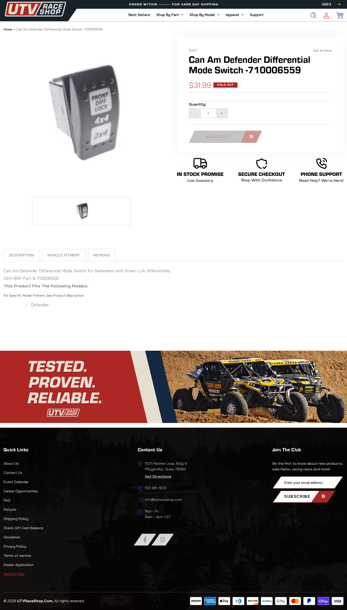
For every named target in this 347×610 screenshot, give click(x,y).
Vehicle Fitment (63, 255)
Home (8, 29)
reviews (101, 255)
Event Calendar (16, 482)
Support (257, 15)
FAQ (7, 500)
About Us (11, 463)
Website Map (14, 574)
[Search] (313, 15)
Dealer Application (19, 565)
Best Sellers (139, 15)
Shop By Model (202, 15)
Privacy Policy (15, 546)
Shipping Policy (16, 518)
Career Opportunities (21, 491)
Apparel (232, 15)
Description (21, 255)
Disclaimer (12, 537)
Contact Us (13, 472)
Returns (10, 509)
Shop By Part (167, 15)
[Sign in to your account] (326, 16)
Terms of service (17, 555)
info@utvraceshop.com (163, 499)
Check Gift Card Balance (23, 528)
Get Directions (158, 476)
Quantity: (197, 104)
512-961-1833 (155, 488)
